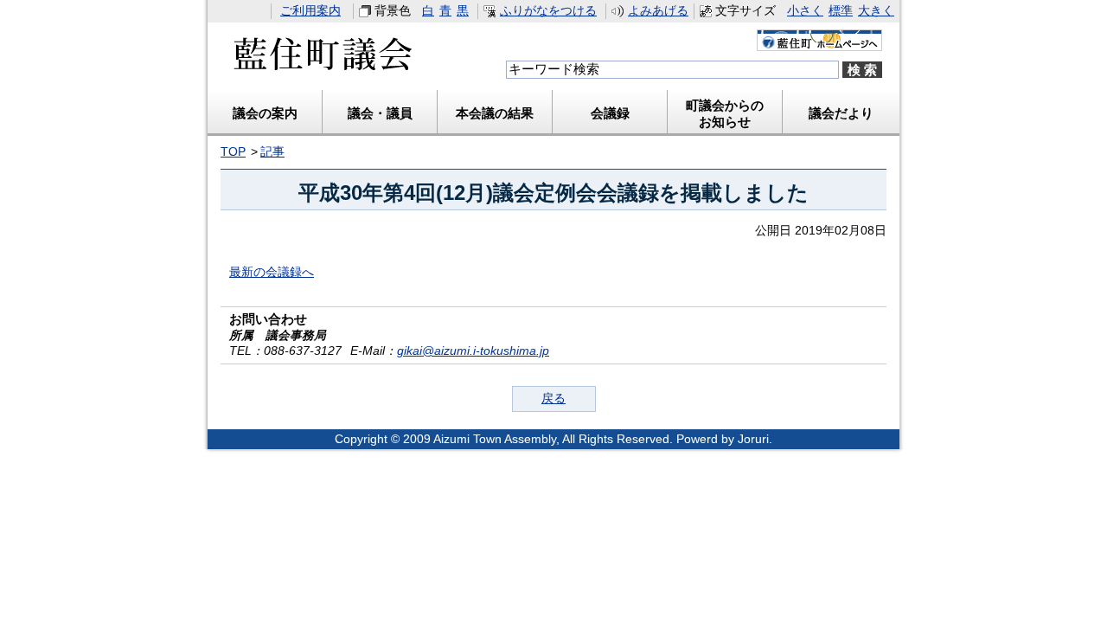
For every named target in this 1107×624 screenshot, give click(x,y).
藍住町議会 (320, 59)
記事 (272, 151)
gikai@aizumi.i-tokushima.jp (473, 350)
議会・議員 (380, 113)
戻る (553, 398)
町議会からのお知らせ (725, 113)
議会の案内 (265, 113)
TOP (233, 151)
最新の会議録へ (271, 272)
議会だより (841, 113)
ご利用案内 (310, 10)
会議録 (610, 113)
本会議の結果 (495, 113)
